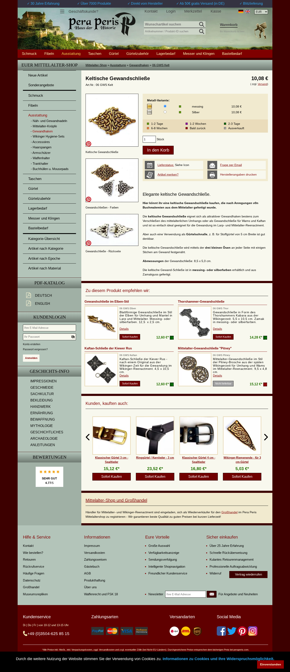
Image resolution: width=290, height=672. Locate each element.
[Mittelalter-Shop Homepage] (101, 24)
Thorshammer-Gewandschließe (201, 301)
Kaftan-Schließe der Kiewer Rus (108, 348)
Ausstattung (118, 65)
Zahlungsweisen (95, 559)
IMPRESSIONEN (43, 381)
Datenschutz (32, 580)
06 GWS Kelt (160, 65)
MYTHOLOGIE (41, 426)
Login (171, 11)
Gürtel (114, 53)
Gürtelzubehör (137, 53)
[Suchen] (201, 24)
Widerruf (215, 573)
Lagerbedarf (165, 53)
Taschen (94, 53)
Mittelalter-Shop (96, 65)
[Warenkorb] (260, 30)
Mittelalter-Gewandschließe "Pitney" (205, 348)
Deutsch (43, 295)
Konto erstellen (31, 344)
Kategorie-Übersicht (44, 239)
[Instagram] (252, 631)
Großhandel (229, 512)
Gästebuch (91, 566)
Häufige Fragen (33, 573)
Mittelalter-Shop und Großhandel (116, 500)
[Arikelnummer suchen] (201, 30)
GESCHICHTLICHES (46, 432)
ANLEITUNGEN (42, 445)
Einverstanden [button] (270, 664)
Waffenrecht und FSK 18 (101, 594)
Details (124, 328)
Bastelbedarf (232, 53)
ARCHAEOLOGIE (44, 438)
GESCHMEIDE (41, 387)
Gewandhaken (139, 65)
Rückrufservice (33, 566)
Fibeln (49, 53)
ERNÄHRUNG (41, 413)
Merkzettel (193, 11)
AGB (87, 573)
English (42, 303)
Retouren (29, 559)
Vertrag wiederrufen (248, 574)
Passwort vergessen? (35, 349)
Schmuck (29, 53)
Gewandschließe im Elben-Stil (106, 301)
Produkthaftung (94, 580)
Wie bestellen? (33, 552)
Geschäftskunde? (83, 11)
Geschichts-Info (49, 371)
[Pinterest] (242, 631)
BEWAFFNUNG (42, 419)
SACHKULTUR (42, 394)
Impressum (92, 545)
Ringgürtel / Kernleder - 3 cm (155, 457)
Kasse (216, 11)
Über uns (90, 587)
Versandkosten (94, 552)
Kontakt (151, 11)
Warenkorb (229, 25)
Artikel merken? (168, 174)
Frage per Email (231, 165)
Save (88, 144)
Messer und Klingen (198, 53)
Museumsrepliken (35, 594)
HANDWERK (40, 406)
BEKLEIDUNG (41, 400)
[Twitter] (232, 631)
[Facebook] (221, 631)
